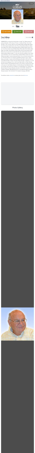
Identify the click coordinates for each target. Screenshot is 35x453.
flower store (26, 75)
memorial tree (12, 75)
